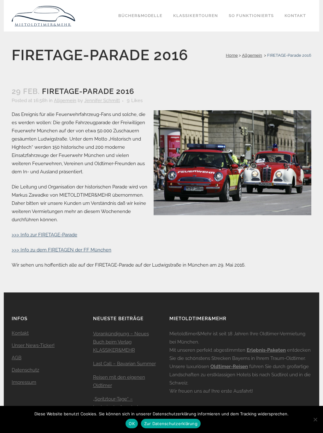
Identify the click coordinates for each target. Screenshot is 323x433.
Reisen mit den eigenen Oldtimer (119, 381)
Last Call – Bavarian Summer (124, 364)
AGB (16, 358)
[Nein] (315, 419)
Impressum (24, 382)
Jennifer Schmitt (102, 100)
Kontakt (20, 333)
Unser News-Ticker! (33, 345)
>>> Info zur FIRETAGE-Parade (44, 235)
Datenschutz (25, 370)
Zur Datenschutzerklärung (170, 423)
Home (232, 55)
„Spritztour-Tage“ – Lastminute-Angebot (115, 403)
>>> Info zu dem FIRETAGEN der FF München (61, 250)
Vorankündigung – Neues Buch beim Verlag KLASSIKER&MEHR (121, 342)
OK (132, 423)
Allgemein (252, 55)
